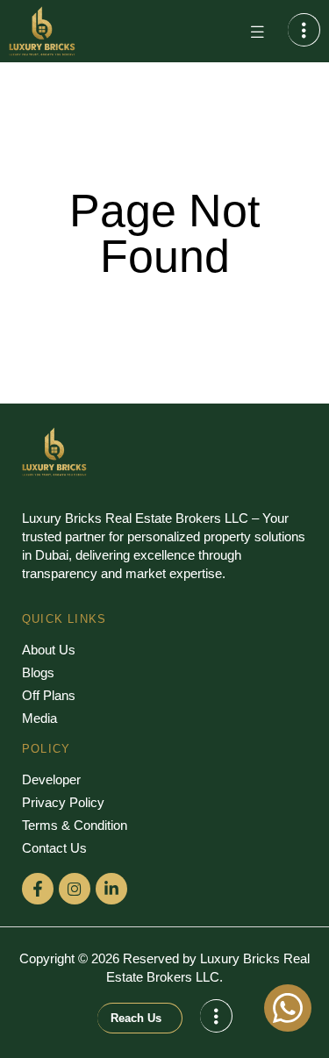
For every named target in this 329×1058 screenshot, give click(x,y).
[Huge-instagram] (74, 888)
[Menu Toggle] (257, 31)
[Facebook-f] (38, 888)
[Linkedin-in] (111, 888)
